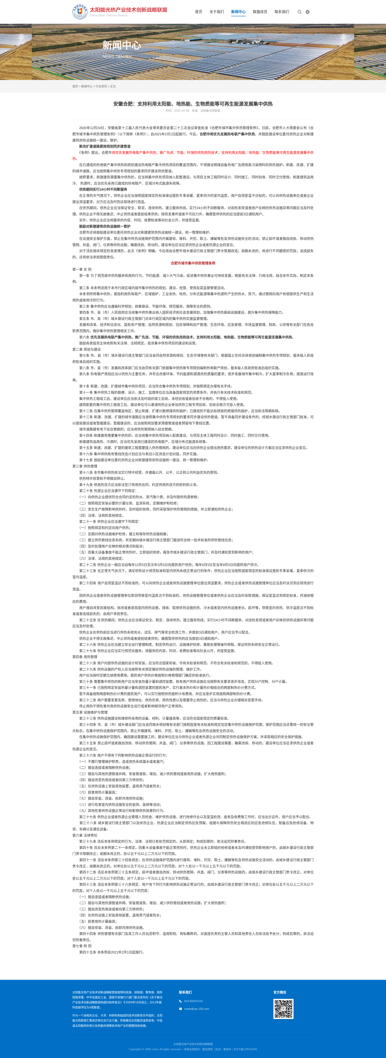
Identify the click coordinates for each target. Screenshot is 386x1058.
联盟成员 (260, 12)
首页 (198, 12)
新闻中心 (238, 12)
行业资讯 (101, 86)
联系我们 (282, 12)
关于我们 (216, 12)
